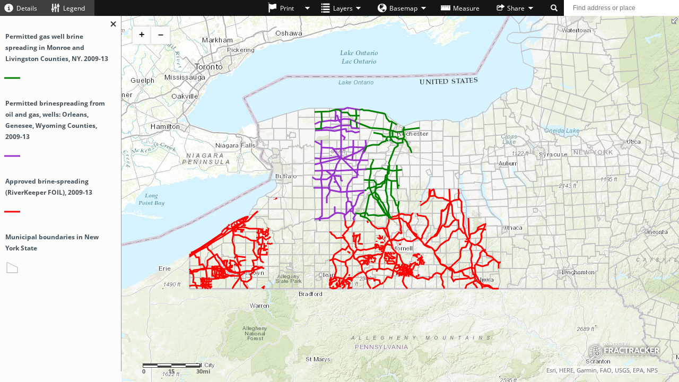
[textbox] (621, 8)
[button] (23, 8)
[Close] (113, 24)
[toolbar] (339, 9)
